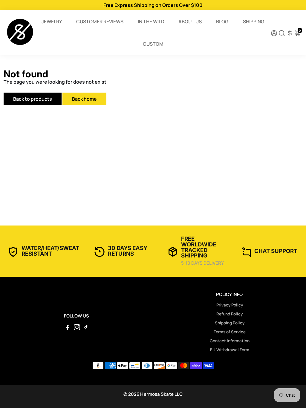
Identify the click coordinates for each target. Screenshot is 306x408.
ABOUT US (190, 21)
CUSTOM (153, 44)
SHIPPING (253, 21)
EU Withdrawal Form (229, 349)
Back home (84, 99)
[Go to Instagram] (77, 328)
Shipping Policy (229, 323)
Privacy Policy (229, 305)
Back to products (32, 99)
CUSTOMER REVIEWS (99, 21)
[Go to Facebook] (67, 328)
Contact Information (230, 340)
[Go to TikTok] (86, 328)
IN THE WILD (151, 21)
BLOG (222, 21)
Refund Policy (229, 314)
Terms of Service (230, 332)
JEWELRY (52, 21)
